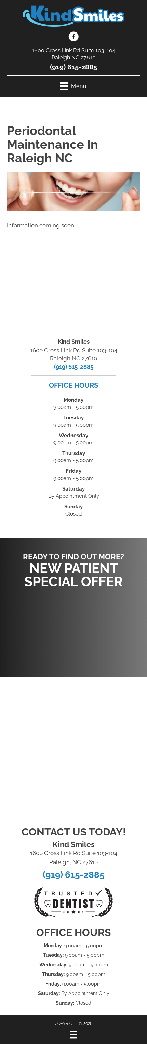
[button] (73, 629)
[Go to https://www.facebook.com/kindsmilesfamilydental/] (73, 37)
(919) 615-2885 (73, 67)
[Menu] (73, 1034)
